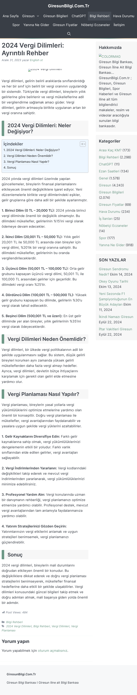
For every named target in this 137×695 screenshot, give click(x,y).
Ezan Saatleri (109, 171)
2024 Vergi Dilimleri (19, 626)
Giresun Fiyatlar (65, 25)
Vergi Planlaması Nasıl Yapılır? (28, 161)
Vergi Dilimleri (61, 626)
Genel (103, 178)
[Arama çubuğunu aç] (68, 33)
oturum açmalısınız (52, 651)
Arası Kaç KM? (110, 150)
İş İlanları (106, 219)
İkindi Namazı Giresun (116, 317)
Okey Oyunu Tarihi (113, 281)
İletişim (119, 25)
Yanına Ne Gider (36, 25)
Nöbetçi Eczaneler (95, 25)
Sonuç (11, 167)
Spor (16, 25)
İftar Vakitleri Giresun (115, 329)
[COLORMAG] (110, 57)
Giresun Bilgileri (55, 16)
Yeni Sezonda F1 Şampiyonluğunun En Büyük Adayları (115, 299)
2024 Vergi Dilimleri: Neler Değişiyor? (33, 150)
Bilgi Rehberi (99, 16)
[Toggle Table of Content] (81, 144)
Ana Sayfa (11, 16)
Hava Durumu (123, 16)
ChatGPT (79, 16)
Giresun (28, 16)
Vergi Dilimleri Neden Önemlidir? (30, 156)
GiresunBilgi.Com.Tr (68, 5)
